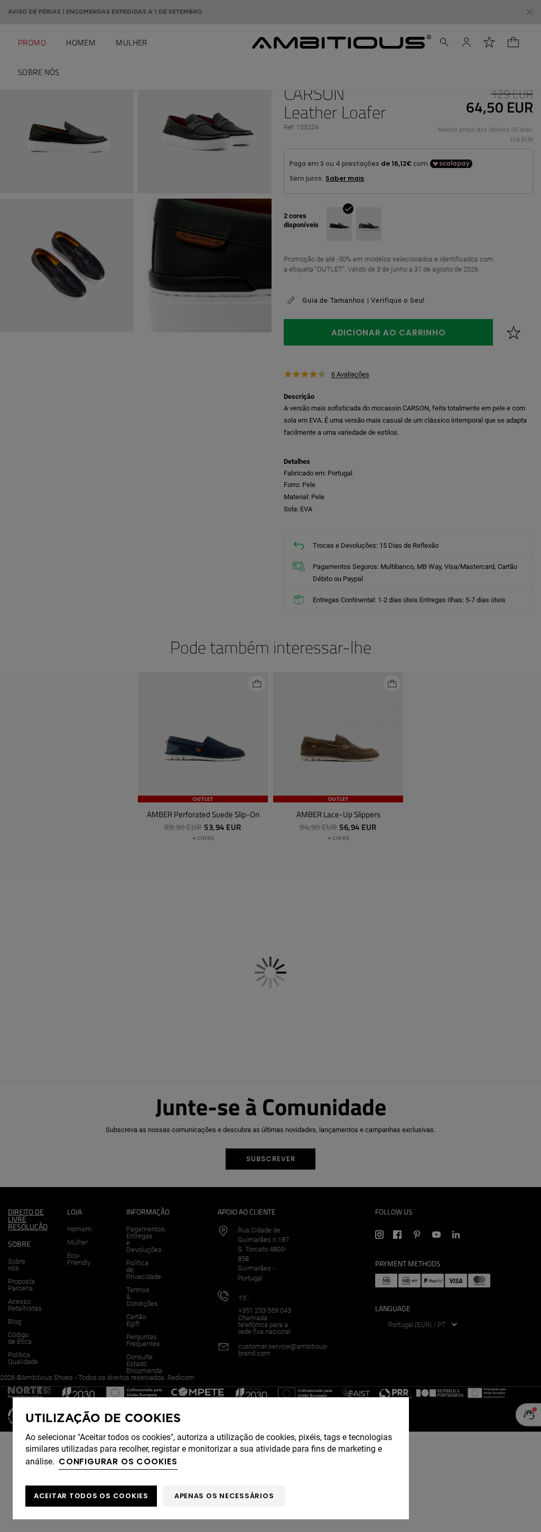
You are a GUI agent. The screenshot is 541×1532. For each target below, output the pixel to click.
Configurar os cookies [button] (118, 1461)
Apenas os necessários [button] (224, 1496)
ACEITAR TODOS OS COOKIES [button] (91, 1496)
